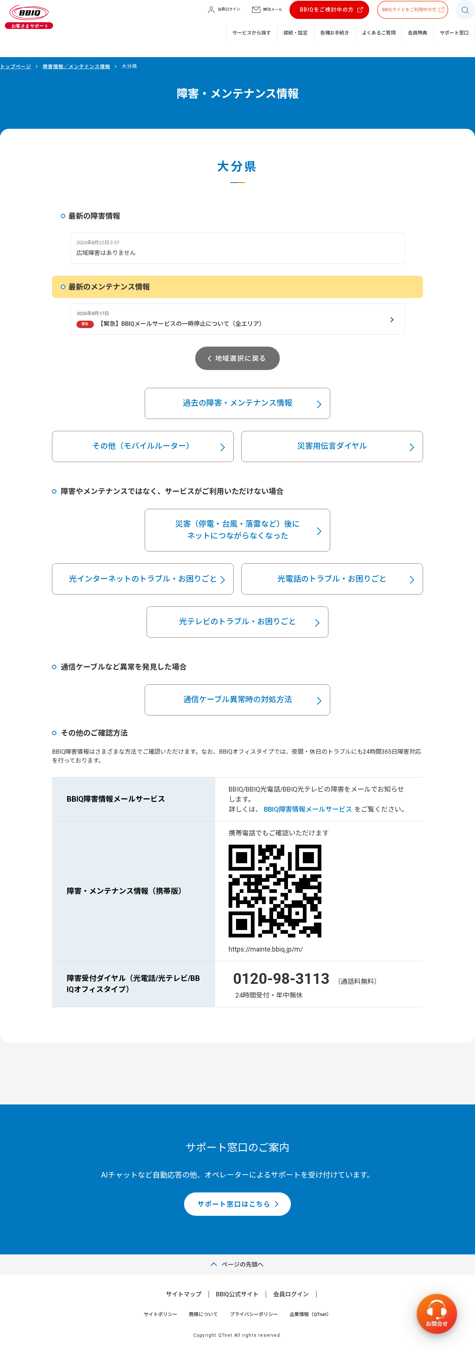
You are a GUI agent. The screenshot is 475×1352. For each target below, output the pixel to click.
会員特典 (417, 33)
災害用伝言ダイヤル (332, 446)
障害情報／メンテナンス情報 (76, 66)
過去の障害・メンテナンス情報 (237, 403)
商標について (203, 1314)
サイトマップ (184, 1294)
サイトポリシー (160, 1314)
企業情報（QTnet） (310, 1314)
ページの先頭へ (242, 1264)
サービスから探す (251, 33)
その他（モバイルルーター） (143, 446)
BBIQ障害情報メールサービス (308, 809)
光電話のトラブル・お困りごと (332, 578)
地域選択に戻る (241, 358)
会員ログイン (291, 1294)
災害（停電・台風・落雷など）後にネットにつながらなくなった (237, 530)
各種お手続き (334, 33)
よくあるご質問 (379, 33)
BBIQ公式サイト (237, 1294)
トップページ (15, 66)
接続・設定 (296, 33)
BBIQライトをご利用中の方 (409, 9)
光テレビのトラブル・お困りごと (237, 621)
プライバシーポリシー (254, 1314)
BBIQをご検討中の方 (327, 10)
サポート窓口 (454, 33)
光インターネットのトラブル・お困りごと (143, 578)
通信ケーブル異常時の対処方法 (237, 699)
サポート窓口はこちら (234, 1204)
